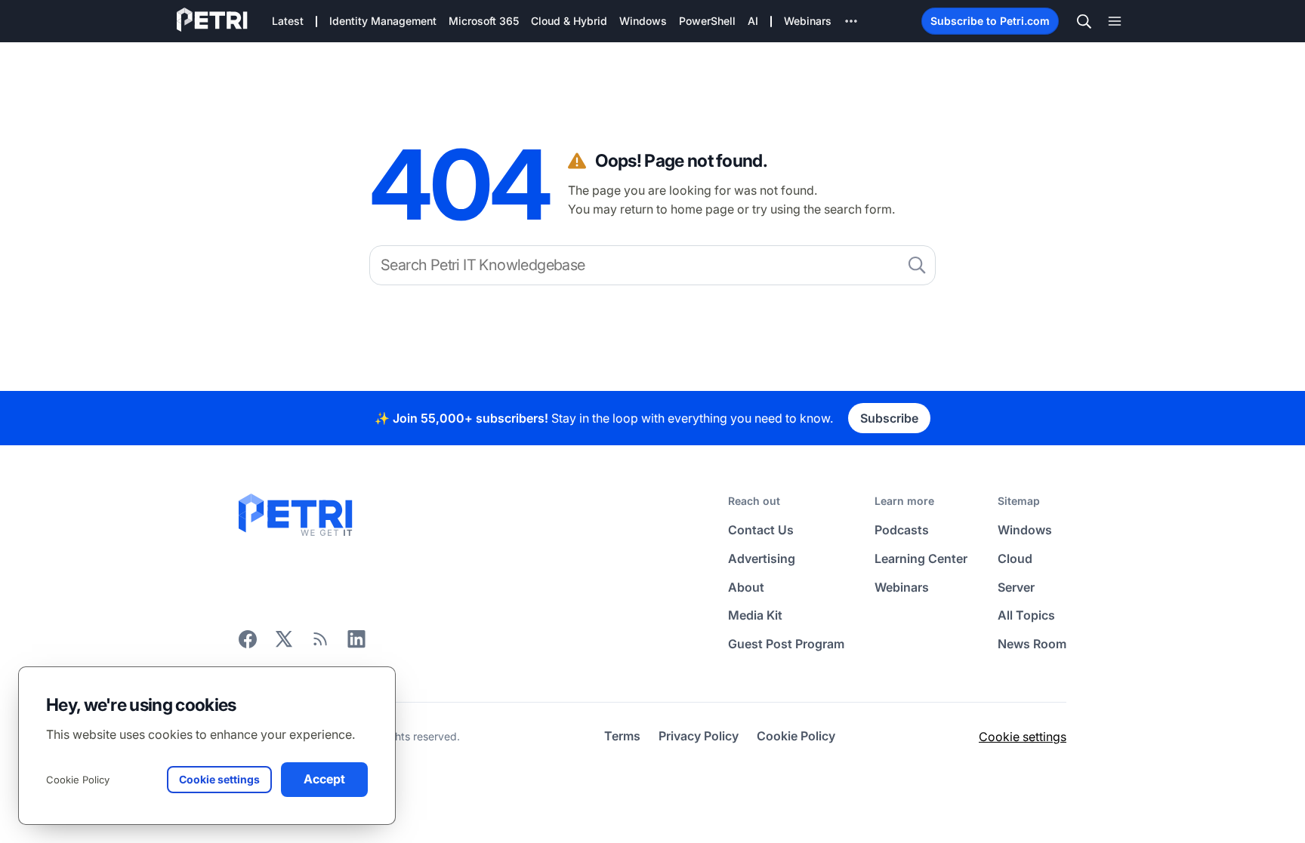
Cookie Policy (78, 780)
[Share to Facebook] (248, 643)
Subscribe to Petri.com (990, 20)
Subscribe (889, 418)
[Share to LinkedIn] (356, 643)
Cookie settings (1022, 736)
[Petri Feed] (320, 643)
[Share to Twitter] (284, 643)
